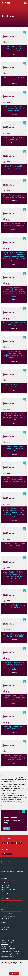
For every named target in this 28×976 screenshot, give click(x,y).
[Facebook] (7, 843)
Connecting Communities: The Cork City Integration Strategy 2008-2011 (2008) (14, 758)
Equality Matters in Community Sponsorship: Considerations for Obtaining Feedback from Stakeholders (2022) (14, 292)
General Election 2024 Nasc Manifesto (14, 138)
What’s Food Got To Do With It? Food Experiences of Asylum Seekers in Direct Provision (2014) (14, 575)
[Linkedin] (16, 843)
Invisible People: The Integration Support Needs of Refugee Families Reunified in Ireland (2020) (14, 355)
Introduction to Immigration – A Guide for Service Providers (14, 196)
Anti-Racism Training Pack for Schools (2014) (14, 544)
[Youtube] (20, 843)
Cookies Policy (4, 962)
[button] (25, 3)
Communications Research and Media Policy (11, 820)
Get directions (4, 944)
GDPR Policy (19, 962)
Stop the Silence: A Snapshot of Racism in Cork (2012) (14, 635)
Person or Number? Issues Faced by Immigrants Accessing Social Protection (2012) (14, 666)
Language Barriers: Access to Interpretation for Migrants (14, 225)
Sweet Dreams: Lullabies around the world (14, 167)
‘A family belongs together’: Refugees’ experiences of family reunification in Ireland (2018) (14, 416)
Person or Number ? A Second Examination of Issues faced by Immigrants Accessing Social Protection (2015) (14, 512)
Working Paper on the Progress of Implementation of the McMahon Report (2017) (14, 479)
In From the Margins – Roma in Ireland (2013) (14, 606)
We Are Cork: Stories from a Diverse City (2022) (14, 324)
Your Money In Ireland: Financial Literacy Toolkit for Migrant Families (14, 49)
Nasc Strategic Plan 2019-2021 (14, 386)
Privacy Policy (12, 962)
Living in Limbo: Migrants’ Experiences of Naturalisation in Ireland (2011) (14, 698)
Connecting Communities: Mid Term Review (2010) (14, 728)
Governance (17, 963)
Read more (14, 54)
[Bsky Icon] (12, 843)
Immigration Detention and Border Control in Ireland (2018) (14, 448)
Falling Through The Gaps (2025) (14, 78)
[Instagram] (3, 843)
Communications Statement (7, 963)
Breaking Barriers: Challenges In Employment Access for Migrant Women (14, 108)
